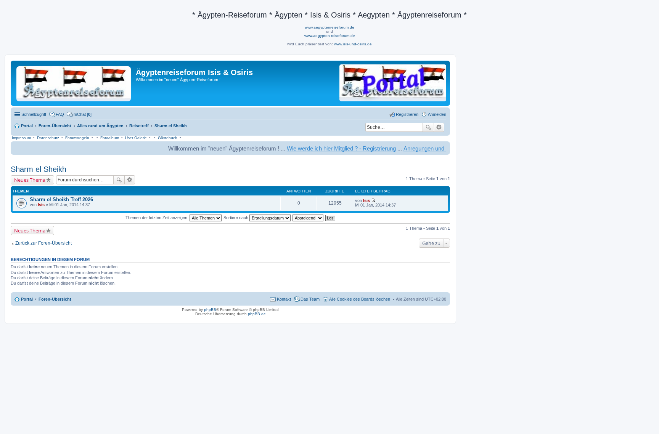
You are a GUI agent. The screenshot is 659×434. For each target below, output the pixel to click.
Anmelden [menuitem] (437, 114)
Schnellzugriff (33, 114)
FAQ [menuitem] (60, 114)
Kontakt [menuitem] (284, 299)
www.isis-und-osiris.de (353, 44)
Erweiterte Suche (439, 127)
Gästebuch (167, 138)
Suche (428, 127)
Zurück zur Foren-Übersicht (43, 243)
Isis (41, 204)
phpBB (210, 309)
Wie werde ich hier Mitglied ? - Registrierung (330, 148)
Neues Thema (29, 179)
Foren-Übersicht (55, 299)
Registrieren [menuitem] (407, 114)
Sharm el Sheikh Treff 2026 (61, 199)
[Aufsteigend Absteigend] (308, 217)
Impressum (21, 138)
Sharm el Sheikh (38, 169)
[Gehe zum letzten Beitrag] (373, 200)
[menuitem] (79, 114)
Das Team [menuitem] (310, 299)
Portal (27, 125)
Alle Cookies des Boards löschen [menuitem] (359, 299)
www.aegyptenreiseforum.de (329, 27)
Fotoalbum (109, 138)
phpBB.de (257, 314)
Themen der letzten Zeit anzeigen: (157, 217)
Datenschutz (48, 138)
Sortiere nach (236, 217)
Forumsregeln (77, 138)
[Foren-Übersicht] (74, 82)
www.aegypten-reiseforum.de (329, 36)
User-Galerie (136, 138)
